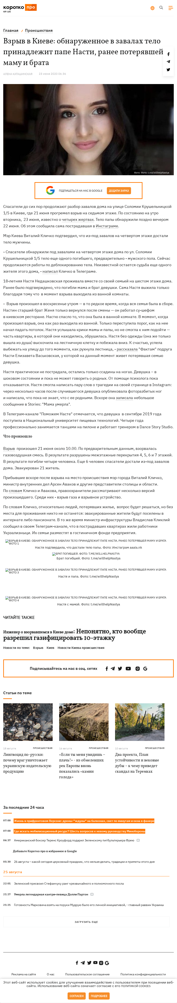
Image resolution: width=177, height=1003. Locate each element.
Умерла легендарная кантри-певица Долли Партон (51, 894)
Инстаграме (107, 225)
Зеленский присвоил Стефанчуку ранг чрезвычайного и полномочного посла (69, 883)
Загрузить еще (86, 921)
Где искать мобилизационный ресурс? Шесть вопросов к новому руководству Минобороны (79, 831)
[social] (107, 668)
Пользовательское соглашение (87, 974)
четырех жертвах (78, 219)
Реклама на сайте (23, 974)
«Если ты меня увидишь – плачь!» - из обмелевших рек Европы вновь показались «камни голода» (82, 766)
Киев (50, 648)
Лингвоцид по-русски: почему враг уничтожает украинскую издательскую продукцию (27, 763)
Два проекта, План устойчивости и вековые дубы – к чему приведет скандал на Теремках (137, 763)
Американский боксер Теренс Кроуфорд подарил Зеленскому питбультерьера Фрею (74, 840)
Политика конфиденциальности (143, 974)
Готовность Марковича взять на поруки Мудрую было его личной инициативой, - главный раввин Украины (89, 905)
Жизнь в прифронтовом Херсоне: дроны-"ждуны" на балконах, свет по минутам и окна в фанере (84, 821)
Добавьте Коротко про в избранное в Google (45, 851)
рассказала (127, 349)
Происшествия (43, 748)
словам (15, 490)
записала (124, 397)
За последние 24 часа (23, 807)
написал (50, 271)
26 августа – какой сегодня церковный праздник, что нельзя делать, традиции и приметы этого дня (84, 862)
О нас (50, 974)
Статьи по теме (17, 692)
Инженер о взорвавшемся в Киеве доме (38, 632)
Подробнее (99, 996)
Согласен (77, 996)
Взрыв (9, 448)
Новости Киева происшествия (81, 648)
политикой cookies (136, 986)
